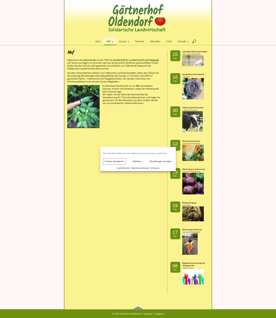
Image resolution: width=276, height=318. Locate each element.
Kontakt (182, 41)
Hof (109, 41)
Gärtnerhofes (89, 59)
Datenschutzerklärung (140, 168)
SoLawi (123, 41)
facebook (148, 313)
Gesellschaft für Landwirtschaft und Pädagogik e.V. (113, 61)
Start (98, 41)
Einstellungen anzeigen (160, 161)
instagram (159, 313)
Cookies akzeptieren (114, 161)
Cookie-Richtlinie (123, 168)
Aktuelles (155, 41)
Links (169, 41)
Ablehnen (137, 161)
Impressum (155, 168)
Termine (139, 41)
